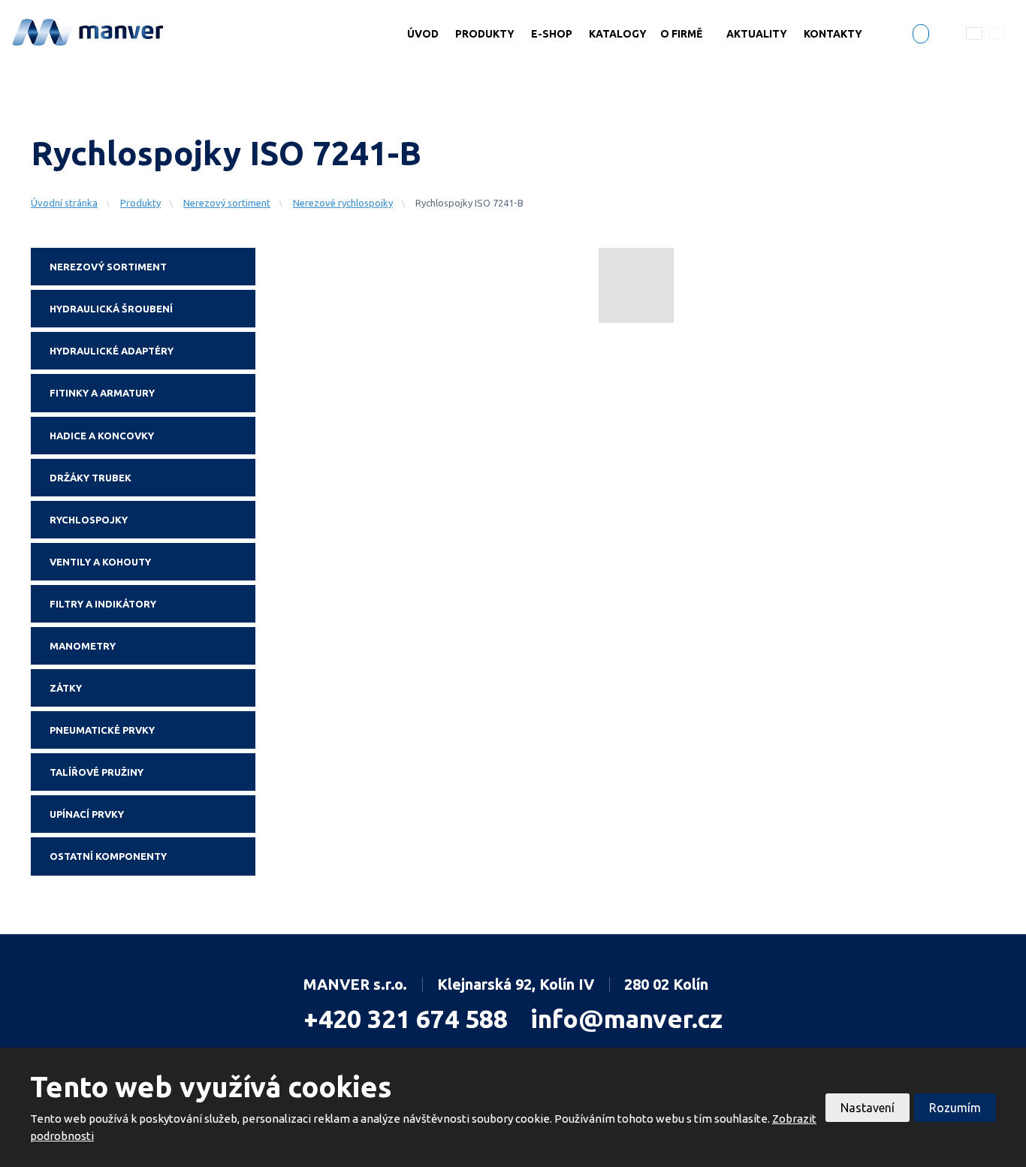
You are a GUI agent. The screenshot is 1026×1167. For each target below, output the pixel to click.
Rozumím (955, 1107)
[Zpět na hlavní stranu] (88, 31)
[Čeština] (974, 33)
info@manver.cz (626, 1018)
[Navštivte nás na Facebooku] (921, 35)
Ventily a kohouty (100, 561)
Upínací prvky (87, 814)
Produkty (485, 34)
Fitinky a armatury (102, 392)
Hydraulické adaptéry (112, 350)
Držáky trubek (90, 477)
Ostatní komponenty (108, 856)
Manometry (83, 646)
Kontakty (833, 34)
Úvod (423, 34)
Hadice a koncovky (102, 435)
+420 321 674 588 (405, 1018)
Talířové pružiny (96, 772)
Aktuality (756, 34)
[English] (996, 33)
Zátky (66, 688)
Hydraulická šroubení (111, 308)
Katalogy (618, 34)
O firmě (681, 34)
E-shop (551, 34)
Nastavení (867, 1107)
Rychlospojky (89, 519)
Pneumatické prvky (102, 730)
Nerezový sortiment (108, 266)
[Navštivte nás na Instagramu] (943, 37)
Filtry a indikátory (103, 604)
